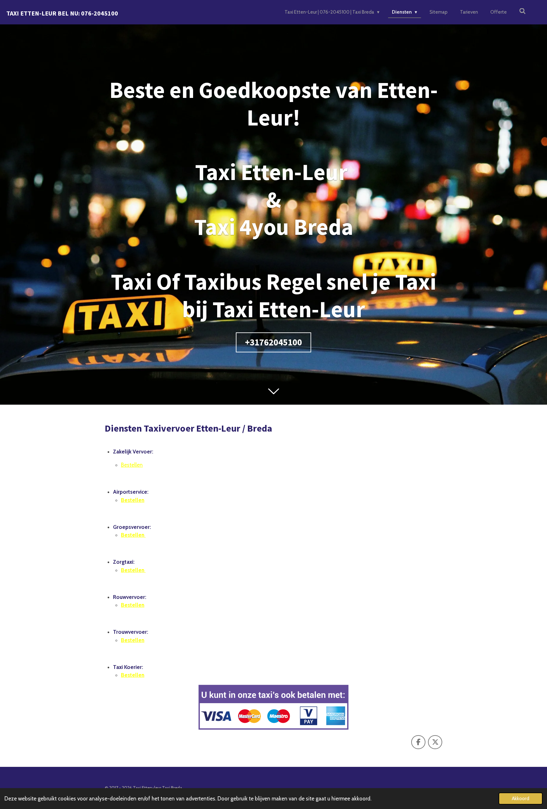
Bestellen (132, 465)
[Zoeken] (522, 11)
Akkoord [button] (520, 798)
